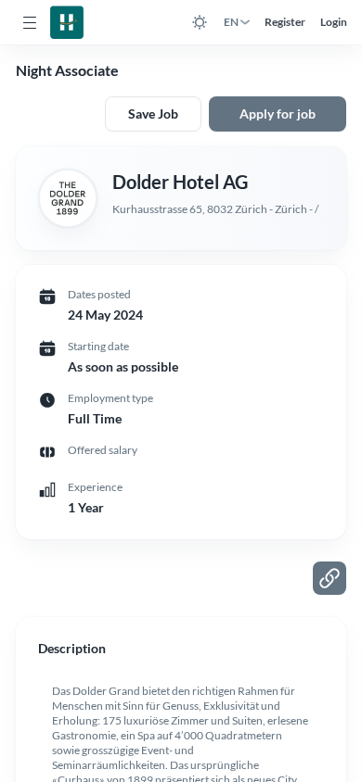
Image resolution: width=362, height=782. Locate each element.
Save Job (153, 113)
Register (285, 22)
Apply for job (277, 113)
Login (333, 22)
